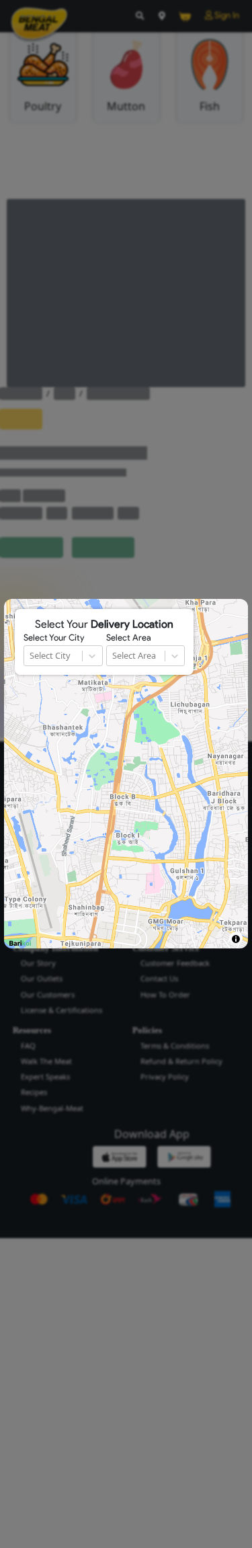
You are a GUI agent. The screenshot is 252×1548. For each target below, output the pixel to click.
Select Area (128, 638)
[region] (125, 773)
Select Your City (54, 638)
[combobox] (31, 655)
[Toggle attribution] (235, 938)
